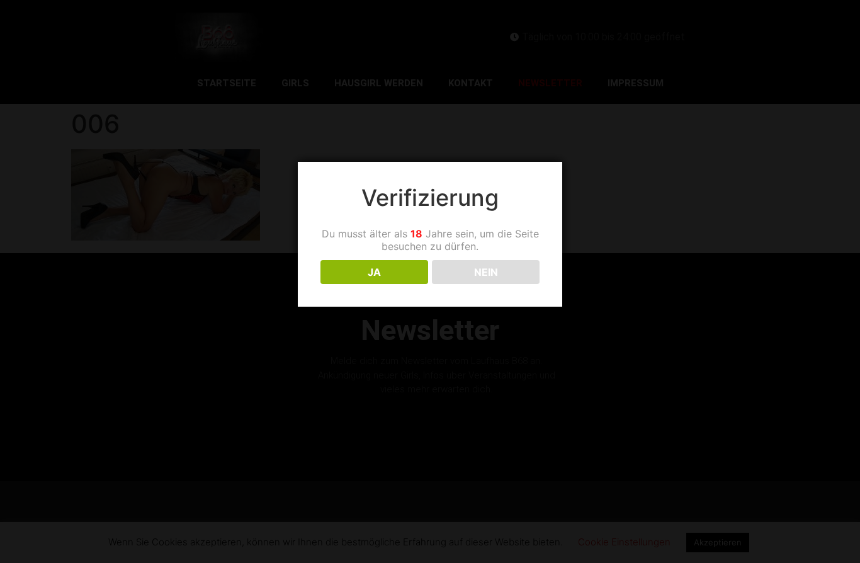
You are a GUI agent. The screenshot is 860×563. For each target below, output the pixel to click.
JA (374, 272)
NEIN (486, 272)
